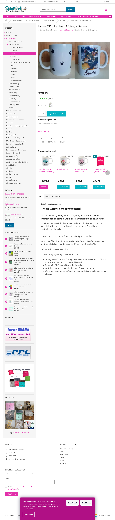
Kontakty (63, 463)
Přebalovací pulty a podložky (16, 141)
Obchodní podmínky (51, 2)
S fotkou (12, 53)
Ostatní (11, 108)
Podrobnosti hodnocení (65, 30)
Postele (9, 177)
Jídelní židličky (11, 165)
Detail (43, 187)
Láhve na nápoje (14, 102)
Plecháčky (12, 99)
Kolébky (9, 132)
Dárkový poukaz (11, 180)
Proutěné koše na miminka (15, 120)
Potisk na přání (11, 38)
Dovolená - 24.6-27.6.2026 (14, 194)
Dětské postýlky (11, 135)
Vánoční (12, 78)
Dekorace (9, 123)
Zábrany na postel (12, 117)
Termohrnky (13, 93)
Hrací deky (9, 171)
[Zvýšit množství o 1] (46, 112)
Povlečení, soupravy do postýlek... (17, 126)
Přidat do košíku (58, 114)
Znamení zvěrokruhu (16, 47)
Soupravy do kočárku (13, 159)
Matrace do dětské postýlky (15, 138)
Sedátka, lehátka (12, 174)
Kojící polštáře (11, 147)
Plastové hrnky (14, 84)
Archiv (9, 225)
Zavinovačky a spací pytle (15, 144)
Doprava (62, 460)
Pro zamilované (15, 59)
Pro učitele (13, 69)
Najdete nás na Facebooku (17, 459)
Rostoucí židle (11, 114)
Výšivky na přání (11, 35)
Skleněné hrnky (14, 87)
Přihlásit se (12, 494)
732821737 (12, 452)
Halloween (13, 72)
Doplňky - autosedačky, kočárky (17, 162)
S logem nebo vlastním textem (20, 62)
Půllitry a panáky (14, 96)
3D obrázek (13, 56)
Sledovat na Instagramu (21, 432)
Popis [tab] (41, 196)
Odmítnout (72, 503)
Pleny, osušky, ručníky (13, 153)
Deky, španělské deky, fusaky (16, 150)
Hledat (70, 9)
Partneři (62, 457)
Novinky (9, 32)
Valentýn (12, 74)
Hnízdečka (9, 129)
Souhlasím (86, 503)
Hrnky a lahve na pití (15, 41)
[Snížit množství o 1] (46, 115)
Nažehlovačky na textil (13, 111)
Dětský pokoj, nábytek (13, 183)
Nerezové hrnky (14, 90)
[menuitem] (8, 16)
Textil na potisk (14, 105)
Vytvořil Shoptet (104, 515)
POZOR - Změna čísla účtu (14, 214)
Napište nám (64, 454)
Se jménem (13, 50)
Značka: (86, 30)
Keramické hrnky (14, 44)
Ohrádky (9, 168)
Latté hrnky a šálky (15, 81)
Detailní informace (44, 131)
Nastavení (28, 514)
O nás (64, 2)
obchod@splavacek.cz (16, 449)
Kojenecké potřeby (12, 156)
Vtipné (12, 65)
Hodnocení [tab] (49, 196)
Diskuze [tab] (57, 196)
